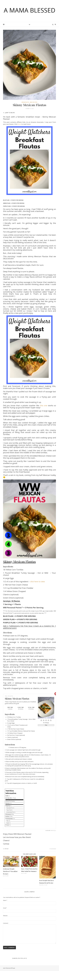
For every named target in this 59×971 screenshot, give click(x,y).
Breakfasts (25, 102)
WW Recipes (33, 102)
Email (5, 908)
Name (5, 900)
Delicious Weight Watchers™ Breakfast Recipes (10, 871)
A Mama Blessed (29, 10)
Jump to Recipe (10, 113)
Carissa (6, 848)
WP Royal (13, 968)
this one (43, 405)
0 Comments (53, 848)
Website (5, 915)
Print (46, 725)
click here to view (37, 581)
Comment (5, 923)
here (19, 124)
